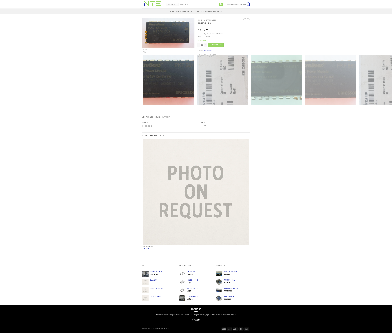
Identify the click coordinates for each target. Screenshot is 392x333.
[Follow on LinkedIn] (198, 319)
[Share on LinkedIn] (214, 55)
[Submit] (221, 4)
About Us (200, 11)
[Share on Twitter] (203, 55)
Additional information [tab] (151, 117)
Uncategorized (210, 20)
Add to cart (216, 45)
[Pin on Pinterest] (210, 55)
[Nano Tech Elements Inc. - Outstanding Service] (152, 4)
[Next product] (244, 19)
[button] (233, 4)
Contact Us (217, 11)
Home (172, 11)
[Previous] (143, 107)
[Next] (150, 50)
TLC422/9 (146, 249)
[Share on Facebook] (199, 55)
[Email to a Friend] (206, 55)
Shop (178, 11)
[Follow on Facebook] (194, 319)
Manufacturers (188, 11)
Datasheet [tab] (166, 117)
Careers (208, 11)
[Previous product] (248, 19)
